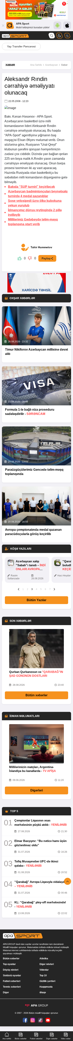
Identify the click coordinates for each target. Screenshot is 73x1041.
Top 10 (43, 975)
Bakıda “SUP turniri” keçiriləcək (31, 186)
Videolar (44, 969)
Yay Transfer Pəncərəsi (21, 46)
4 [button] (36, 589)
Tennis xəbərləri (12, 986)
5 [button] (41, 589)
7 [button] (50, 589)
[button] (18, 589)
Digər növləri (47, 964)
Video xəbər (65, 1039)
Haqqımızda (46, 986)
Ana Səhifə (36, 65)
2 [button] (27, 589)
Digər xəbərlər (51, 1039)
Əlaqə (43, 992)
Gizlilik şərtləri (47, 981)
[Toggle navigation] (67, 35)
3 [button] (32, 589)
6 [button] (45, 589)
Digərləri (36, 790)
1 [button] (23, 589)
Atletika (44, 958)
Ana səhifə (7, 1039)
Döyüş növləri (10, 969)
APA (40, 116)
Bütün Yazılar (36, 600)
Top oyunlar (9, 964)
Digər (6, 992)
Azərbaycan (51, 65)
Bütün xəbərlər (36, 695)
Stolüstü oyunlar (12, 975)
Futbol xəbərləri (11, 981)
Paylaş (46, 258)
